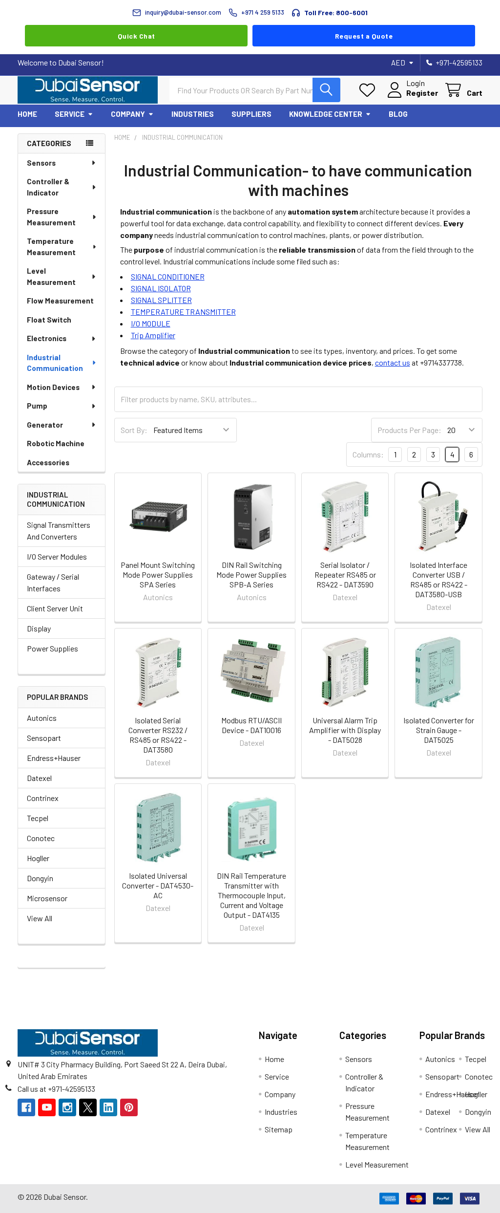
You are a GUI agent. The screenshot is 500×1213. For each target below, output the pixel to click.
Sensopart (44, 737)
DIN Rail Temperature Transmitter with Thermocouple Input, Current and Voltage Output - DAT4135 (251, 895)
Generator (45, 424)
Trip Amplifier (153, 335)
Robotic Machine (55, 443)
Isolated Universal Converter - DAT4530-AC (157, 885)
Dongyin (40, 878)
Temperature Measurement (51, 247)
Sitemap (278, 1129)
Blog (398, 113)
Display (39, 628)
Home (27, 113)
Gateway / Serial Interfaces (53, 582)
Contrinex (43, 797)
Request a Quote (364, 36)
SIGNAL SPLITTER (161, 299)
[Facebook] (26, 1107)
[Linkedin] (108, 1107)
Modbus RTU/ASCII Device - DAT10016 (251, 725)
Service (69, 113)
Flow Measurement (60, 300)
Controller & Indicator (48, 187)
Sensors (41, 162)
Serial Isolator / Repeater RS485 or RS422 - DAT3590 (345, 574)
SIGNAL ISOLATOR (161, 288)
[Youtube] (47, 1107)
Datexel (39, 777)
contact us (392, 362)
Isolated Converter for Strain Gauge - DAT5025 (438, 729)
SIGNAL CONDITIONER (168, 276)
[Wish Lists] (369, 90)
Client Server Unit (55, 608)
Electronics (46, 338)
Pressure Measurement (51, 217)
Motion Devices (53, 387)
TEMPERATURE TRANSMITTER (183, 311)
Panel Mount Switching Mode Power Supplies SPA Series (158, 574)
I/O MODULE (150, 323)
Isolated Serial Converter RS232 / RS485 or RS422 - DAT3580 (158, 734)
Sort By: (134, 429)
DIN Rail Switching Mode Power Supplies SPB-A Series (251, 574)
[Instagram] (67, 1107)
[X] (88, 1107)
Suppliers (251, 113)
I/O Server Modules (57, 556)
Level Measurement (51, 276)
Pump (37, 405)
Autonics (42, 717)
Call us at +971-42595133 (56, 1088)
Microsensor (47, 898)
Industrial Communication (55, 363)
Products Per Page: (409, 429)
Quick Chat (136, 36)
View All (39, 918)
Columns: (368, 454)
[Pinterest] (129, 1107)
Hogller (38, 858)
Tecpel (37, 818)
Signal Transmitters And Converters (58, 530)
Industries (192, 113)
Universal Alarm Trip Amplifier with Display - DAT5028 (345, 729)
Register (422, 92)
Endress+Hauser (54, 757)
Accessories (48, 462)
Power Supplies (52, 648)
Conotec (41, 838)
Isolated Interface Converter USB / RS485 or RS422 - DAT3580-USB (438, 579)
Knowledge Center (325, 113)
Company (128, 113)
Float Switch (49, 319)
